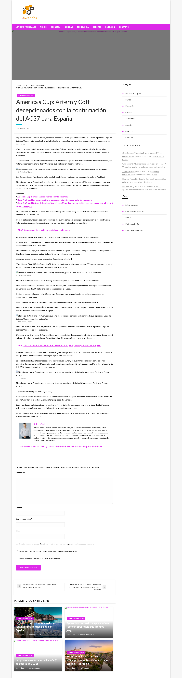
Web (18, 531)
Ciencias (69, 27)
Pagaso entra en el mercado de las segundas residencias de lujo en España (35, 626)
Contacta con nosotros (134, 211)
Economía (55, 27)
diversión (110, 27)
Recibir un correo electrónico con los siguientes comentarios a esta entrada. (48, 551)
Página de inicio (21, 85)
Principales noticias (38, 85)
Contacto (124, 27)
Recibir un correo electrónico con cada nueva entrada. (39, 559)
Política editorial (132, 224)
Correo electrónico (24, 519)
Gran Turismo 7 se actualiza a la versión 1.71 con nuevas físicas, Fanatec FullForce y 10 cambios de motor (143, 156)
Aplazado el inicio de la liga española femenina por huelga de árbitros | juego (87, 626)
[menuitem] (26, 27)
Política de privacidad (134, 230)
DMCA (128, 218)
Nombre (20, 507)
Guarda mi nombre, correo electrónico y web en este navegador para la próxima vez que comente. (56, 544)
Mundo (43, 27)
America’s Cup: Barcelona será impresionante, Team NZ (42, 196)
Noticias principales (26, 27)
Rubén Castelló (21, 635)
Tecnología (83, 27)
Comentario (21, 472)
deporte (97, 27)
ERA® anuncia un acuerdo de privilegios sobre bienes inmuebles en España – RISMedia (88, 660)
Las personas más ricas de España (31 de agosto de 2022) (37, 661)
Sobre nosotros (131, 205)
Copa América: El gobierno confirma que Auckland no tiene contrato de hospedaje (54, 200)
